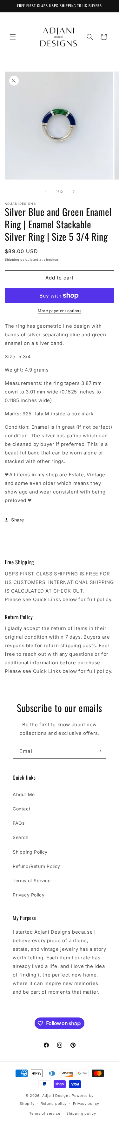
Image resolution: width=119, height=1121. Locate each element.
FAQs (18, 823)
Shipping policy (81, 1113)
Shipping (12, 259)
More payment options (59, 310)
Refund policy (54, 1103)
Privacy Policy (28, 894)
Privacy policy (86, 1103)
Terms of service (44, 1113)
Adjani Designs (56, 1095)
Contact (21, 808)
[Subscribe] (99, 751)
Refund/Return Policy (36, 866)
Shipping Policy (30, 852)
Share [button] (17, 519)
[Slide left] (46, 191)
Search (21, 837)
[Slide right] (74, 191)
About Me (24, 794)
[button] (13, 37)
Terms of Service (32, 880)
